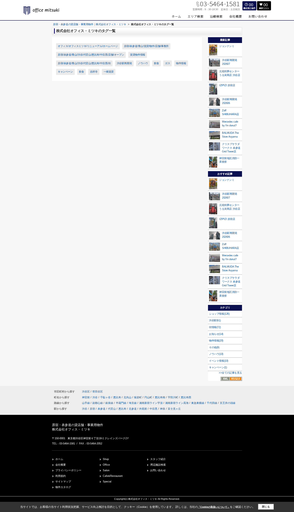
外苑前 (143, 408)
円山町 (148, 397)
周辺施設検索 (158, 464)
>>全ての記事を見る (230, 372)
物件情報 (181, 63)
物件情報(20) (216, 340)
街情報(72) (215, 327)
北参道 (133, 408)
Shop (106, 459)
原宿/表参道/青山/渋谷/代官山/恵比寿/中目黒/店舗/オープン (91, 54)
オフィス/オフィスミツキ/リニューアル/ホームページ (88, 46)
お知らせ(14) (216, 333)
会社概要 (60, 464)
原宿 (92, 408)
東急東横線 (198, 402)
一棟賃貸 (109, 71)
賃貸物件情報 (137, 54)
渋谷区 (86, 391)
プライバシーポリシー (68, 470)
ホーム (59, 459)
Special (107, 481)
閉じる (266, 506)
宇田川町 (173, 397)
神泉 (162, 408)
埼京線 (133, 402)
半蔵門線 (121, 402)
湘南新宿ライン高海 (177, 402)
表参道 (101, 408)
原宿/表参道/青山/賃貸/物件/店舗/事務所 (146, 46)
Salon (106, 470)
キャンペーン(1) (218, 367)
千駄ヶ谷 (105, 397)
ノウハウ (143, 63)
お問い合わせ (158, 470)
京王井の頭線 (227, 402)
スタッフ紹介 (158, 459)
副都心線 (98, 402)
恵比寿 (117, 397)
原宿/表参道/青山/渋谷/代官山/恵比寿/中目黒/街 (84, 63)
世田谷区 (97, 391)
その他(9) (214, 347)
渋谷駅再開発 (124, 63)
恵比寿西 (186, 397)
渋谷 (95, 397)
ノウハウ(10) (216, 353)
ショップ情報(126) (219, 313)
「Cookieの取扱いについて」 (214, 507)
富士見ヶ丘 (174, 408)
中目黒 (153, 408)
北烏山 (128, 397)
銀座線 (109, 402)
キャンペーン (65, 71)
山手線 (86, 402)
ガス (167, 63)
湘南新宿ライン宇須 (151, 402)
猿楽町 (138, 397)
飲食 (156, 63)
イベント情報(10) (218, 360)
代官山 (112, 408)
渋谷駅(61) (215, 320)
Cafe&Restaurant (113, 475)
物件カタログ (63, 487)
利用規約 (60, 475)
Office (106, 464)
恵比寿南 (160, 397)
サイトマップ (63, 481)
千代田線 (212, 402)
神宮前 (86, 397)
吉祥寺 (94, 71)
